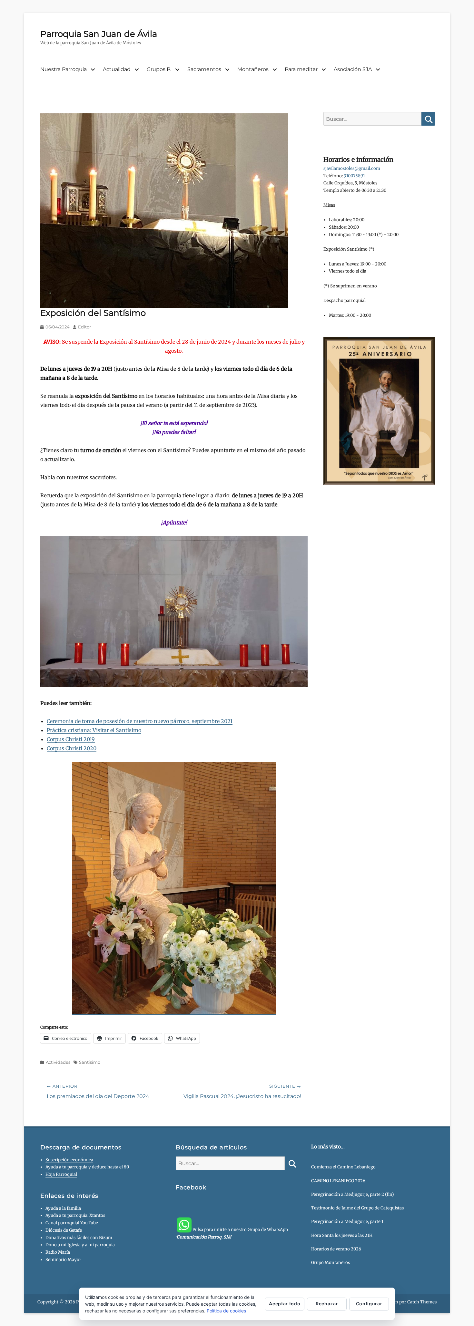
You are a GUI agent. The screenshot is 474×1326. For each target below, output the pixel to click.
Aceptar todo (284, 1303)
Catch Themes (422, 1302)
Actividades (58, 1062)
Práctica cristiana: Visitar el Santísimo (94, 730)
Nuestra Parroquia (63, 69)
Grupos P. (159, 69)
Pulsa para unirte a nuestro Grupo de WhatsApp (232, 1233)
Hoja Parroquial (61, 1174)
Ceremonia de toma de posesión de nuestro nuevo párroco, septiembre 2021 (139, 721)
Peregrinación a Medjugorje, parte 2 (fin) (352, 1194)
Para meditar (301, 69)
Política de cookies (226, 1310)
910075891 (354, 176)
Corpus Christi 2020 (71, 748)
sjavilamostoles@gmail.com (351, 168)
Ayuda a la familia (63, 1208)
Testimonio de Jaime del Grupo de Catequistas (357, 1208)
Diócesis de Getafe (63, 1230)
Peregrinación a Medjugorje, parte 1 (347, 1221)
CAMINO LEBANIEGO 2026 (338, 1181)
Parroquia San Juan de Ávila (98, 34)
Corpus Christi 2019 (71, 739)
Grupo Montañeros (330, 1262)
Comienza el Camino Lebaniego (343, 1167)
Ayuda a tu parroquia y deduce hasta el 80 (87, 1167)
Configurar (369, 1303)
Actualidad (117, 69)
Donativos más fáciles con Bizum (78, 1237)
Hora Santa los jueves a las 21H (341, 1235)
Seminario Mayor (63, 1259)
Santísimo (89, 1062)
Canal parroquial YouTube (71, 1223)
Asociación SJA (353, 69)
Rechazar (327, 1303)
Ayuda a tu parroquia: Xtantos (75, 1215)
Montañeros (253, 69)
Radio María (57, 1252)
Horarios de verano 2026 (336, 1249)
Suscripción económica (69, 1160)
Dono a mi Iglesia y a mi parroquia (80, 1245)
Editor (84, 326)
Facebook (191, 1187)
